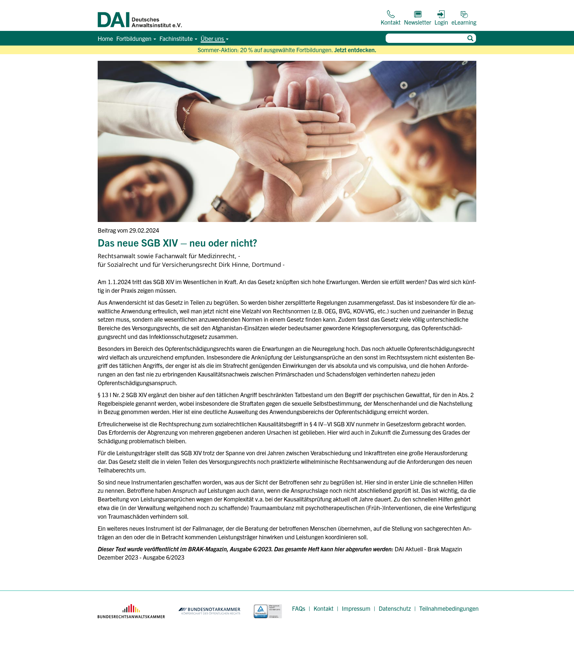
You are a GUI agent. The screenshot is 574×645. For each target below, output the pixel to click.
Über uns (213, 38)
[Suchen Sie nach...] (470, 38)
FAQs (298, 608)
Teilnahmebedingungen (449, 608)
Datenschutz (395, 608)
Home (105, 38)
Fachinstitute (176, 38)
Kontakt (324, 608)
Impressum (356, 608)
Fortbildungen (134, 38)
